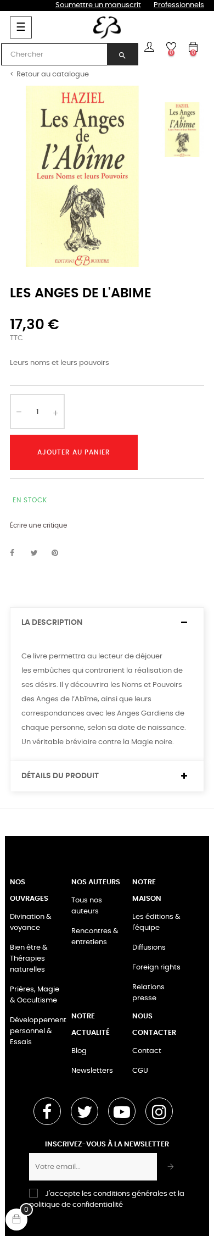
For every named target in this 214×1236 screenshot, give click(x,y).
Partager (18, 553)
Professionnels (179, 5)
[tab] (107, 623)
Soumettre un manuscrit (98, 5)
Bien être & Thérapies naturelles (29, 958)
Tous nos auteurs (86, 906)
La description (51, 623)
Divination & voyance (31, 922)
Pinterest (60, 553)
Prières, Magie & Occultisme (34, 995)
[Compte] (149, 47)
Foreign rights (156, 967)
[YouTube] (122, 1111)
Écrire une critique (38, 525)
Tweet (39, 553)
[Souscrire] (171, 1166)
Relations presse (148, 993)
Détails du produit (60, 776)
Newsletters (92, 1070)
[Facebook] (47, 1111)
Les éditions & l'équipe (156, 922)
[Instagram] (159, 1111)
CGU (140, 1070)
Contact (146, 1051)
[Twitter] (84, 1111)
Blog (79, 1051)
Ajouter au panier (73, 452)
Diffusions (149, 947)
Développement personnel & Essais (38, 1031)
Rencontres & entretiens (95, 937)
